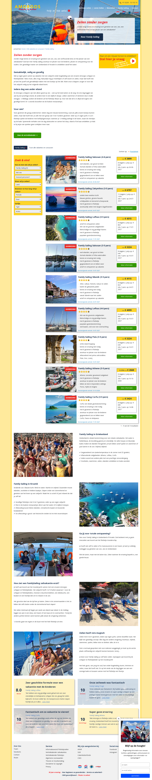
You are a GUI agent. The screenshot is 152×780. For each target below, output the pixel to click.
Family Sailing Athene (97, 715)
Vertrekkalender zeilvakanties (56, 752)
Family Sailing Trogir (96, 686)
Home (23, 49)
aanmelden (135, 776)
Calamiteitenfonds (84, 755)
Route (16, 758)
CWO (79, 758)
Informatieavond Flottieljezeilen (57, 749)
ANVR (80, 749)
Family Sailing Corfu (33, 715)
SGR (79, 752)
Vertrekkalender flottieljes (55, 755)
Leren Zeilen (99, 8)
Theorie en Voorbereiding (55, 761)
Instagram (113, 752)
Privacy (48, 767)
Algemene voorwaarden (54, 758)
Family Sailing (50, 49)
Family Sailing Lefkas (33, 690)
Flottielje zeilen (85, 8)
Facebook (113, 749)
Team (16, 749)
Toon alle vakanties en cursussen (41, 148)
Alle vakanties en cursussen (35, 49)
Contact (16, 755)
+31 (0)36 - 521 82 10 (129, 2)
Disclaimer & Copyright (54, 764)
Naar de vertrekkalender (26, 135)
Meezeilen (111, 8)
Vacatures (17, 752)
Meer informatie (127, 176)
